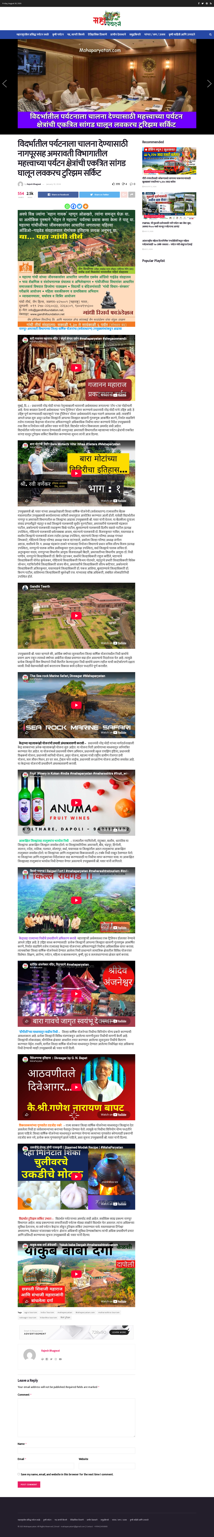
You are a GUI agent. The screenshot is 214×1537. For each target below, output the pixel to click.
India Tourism (47, 1312)
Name (22, 1444)
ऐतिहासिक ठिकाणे (97, 34)
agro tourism (30, 1312)
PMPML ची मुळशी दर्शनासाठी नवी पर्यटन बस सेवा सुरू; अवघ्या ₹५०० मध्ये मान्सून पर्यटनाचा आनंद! (166, 225)
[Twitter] (79, 206)
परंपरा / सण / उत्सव (154, 34)
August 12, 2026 (150, 186)
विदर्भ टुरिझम (65, 1317)
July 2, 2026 (148, 249)
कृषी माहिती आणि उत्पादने (182, 34)
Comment (25, 1395)
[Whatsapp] (67, 206)
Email (22, 1459)
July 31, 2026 (148, 231)
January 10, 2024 (53, 184)
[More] (85, 206)
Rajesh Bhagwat (34, 184)
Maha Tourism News (154, 171)
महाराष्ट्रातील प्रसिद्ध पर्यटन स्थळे (33, 34)
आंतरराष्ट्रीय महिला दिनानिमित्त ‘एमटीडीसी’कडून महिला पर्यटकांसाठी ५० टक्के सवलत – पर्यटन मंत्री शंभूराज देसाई (167, 242)
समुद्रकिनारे (135, 34)
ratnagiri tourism (27, 1317)
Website (83, 1459)
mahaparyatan (65, 1312)
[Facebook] (73, 206)
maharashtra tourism (109, 1312)
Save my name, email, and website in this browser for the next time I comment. (67, 1474)
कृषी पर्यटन (58, 34)
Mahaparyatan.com (85, 1312)
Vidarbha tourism (48, 1317)
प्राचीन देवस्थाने (118, 34)
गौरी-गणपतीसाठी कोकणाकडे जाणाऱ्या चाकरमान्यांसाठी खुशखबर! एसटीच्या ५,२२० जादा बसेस (166, 180)
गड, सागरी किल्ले (75, 34)
